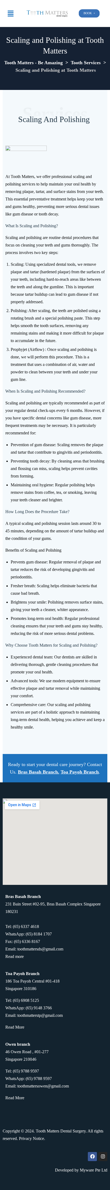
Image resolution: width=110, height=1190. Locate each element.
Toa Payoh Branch (80, 772)
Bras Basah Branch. (38, 772)
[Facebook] (92, 1156)
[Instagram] (102, 1156)
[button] (10, 13)
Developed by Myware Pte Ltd (81, 1170)
